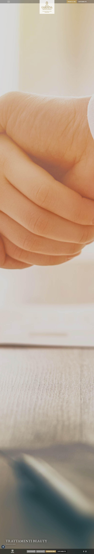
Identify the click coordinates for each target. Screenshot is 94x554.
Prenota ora (72, 1)
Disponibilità (82, 1)
